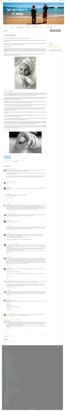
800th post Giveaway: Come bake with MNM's (13, 378)
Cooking (35, 27)
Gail (7, 193)
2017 (6, 349)
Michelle (7, 257)
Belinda (7, 267)
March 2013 (8, 393)
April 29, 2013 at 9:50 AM (10, 222)
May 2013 (7, 365)
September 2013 (8, 359)
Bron (7, 290)
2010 (6, 400)
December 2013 (8, 355)
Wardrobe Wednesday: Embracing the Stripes (13, 390)
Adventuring (28, 27)
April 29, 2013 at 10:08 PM (10, 287)
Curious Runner (9, 313)
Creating (41, 27)
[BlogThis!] (14, 161)
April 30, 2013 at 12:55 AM (10, 295)
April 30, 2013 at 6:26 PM (10, 328)
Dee (7, 233)
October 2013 (8, 358)
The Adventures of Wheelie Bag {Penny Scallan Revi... (14, 391)
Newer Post (6, 334)
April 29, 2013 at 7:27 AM (10, 178)
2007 (6, 404)
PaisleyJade (8, 213)
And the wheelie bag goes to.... (10, 387)
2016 (6, 350)
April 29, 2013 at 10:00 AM (10, 230)
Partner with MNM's (49, 27)
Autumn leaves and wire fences (11, 379)
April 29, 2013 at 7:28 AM (10, 183)
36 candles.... (8, 383)
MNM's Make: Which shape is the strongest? (13, 367)
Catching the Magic (9, 181)
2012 (6, 397)
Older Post (44, 334)
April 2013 (7, 366)
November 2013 (8, 357)
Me (7, 161)
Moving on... (7, 386)
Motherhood (10, 161)
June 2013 (7, 363)
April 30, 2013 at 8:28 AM (10, 316)
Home (13, 27)
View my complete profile (53, 47)
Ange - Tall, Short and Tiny (11, 243)
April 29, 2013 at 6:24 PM (10, 264)
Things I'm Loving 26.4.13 (10, 370)
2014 (6, 353)
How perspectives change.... (10, 375)
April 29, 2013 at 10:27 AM (10, 240)
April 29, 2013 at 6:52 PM (10, 276)
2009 (6, 401)
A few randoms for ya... (9, 371)
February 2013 (8, 394)
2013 (6, 354)
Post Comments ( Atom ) (12, 336)
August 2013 (8, 361)
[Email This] (13, 161)
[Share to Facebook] (16, 161)
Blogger (34, 408)
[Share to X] (15, 161)
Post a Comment (8, 330)
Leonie (7, 225)
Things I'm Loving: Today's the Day (11, 382)
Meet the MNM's (20, 27)
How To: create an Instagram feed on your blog (13, 374)
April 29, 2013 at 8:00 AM (10, 210)
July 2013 (7, 362)
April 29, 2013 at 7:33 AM (10, 190)
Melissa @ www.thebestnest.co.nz (12, 319)
